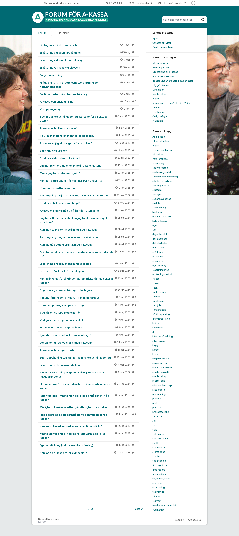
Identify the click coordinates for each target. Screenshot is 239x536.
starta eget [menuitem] (158, 451)
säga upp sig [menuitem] (159, 460)
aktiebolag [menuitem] (158, 163)
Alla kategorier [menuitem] (160, 63)
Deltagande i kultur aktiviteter (87, 45)
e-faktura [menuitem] (157, 252)
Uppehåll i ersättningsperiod (87, 188)
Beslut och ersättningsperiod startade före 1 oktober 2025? (87, 118)
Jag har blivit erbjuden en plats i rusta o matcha (87, 165)
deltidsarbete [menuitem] (159, 238)
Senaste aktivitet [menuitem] (161, 42)
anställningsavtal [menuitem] (161, 172)
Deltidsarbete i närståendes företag (87, 94)
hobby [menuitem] (155, 323)
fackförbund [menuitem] (159, 292)
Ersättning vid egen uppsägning (87, 52)
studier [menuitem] (156, 456)
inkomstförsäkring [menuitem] (162, 336)
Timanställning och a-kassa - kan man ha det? (88, 297)
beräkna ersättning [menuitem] (162, 216)
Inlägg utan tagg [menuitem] (161, 141)
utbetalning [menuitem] (158, 487)
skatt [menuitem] (155, 443)
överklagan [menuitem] (158, 509)
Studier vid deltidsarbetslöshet (87, 158)
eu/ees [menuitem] (155, 278)
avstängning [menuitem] (159, 207)
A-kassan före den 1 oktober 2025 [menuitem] (171, 103)
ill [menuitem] (153, 332)
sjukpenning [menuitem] (158, 434)
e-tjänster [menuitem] (157, 256)
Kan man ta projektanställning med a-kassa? (87, 229)
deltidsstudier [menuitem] (159, 243)
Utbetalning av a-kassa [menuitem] (165, 71)
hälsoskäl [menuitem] (157, 327)
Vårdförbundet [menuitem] (160, 159)
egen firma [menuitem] (158, 261)
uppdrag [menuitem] (157, 483)
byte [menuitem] (154, 225)
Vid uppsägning (87, 109)
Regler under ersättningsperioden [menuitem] (173, 80)
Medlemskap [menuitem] (159, 94)
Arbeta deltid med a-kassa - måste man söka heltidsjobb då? (88, 254)
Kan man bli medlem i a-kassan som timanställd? (87, 426)
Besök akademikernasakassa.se (62, 3)
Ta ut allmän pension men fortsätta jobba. (87, 135)
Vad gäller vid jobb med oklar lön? (87, 312)
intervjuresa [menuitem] (158, 341)
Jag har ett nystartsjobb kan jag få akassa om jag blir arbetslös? (87, 220)
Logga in (179, 519)
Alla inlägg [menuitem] (158, 136)
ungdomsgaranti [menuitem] (161, 478)
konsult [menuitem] (156, 354)
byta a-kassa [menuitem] (159, 221)
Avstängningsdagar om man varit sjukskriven (87, 237)
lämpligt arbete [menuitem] (160, 358)
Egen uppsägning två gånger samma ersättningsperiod (87, 357)
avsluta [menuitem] (156, 203)
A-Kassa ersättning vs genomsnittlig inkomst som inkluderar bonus (87, 374)
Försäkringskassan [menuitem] (162, 150)
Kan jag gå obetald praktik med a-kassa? (88, 244)
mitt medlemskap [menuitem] (162, 385)
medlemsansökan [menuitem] (162, 367)
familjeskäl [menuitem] (158, 301)
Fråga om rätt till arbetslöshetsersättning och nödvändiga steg (87, 84)
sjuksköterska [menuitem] (160, 438)
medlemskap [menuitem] (159, 376)
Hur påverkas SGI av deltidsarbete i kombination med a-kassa (87, 386)
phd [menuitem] (154, 403)
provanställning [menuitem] (160, 411)
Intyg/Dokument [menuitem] (161, 85)
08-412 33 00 (116, 3)
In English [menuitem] (157, 120)
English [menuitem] (156, 145)
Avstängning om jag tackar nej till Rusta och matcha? (87, 195)
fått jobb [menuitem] (157, 305)
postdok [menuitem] (157, 407)
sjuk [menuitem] (154, 429)
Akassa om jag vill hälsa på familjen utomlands (87, 210)
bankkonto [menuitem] (158, 212)
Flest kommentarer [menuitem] (162, 47)
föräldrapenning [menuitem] (161, 314)
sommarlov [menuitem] (158, 447)
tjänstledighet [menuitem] (159, 474)
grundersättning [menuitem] (161, 318)
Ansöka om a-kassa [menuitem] (163, 76)
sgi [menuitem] (154, 420)
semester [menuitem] (157, 416)
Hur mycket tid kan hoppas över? (87, 327)
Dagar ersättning (87, 75)
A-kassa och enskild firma (88, 101)
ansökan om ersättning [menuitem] (165, 176)
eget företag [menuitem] (159, 265)
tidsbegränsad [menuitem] (160, 465)
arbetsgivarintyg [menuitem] (161, 185)
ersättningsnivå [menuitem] (160, 269)
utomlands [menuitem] (158, 491)
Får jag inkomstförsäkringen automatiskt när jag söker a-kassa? (88, 280)
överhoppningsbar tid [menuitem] (164, 505)
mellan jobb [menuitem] (158, 380)
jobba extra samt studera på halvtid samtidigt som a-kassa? (88, 416)
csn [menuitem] (154, 229)
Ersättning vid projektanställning (87, 60)
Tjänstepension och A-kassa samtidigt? (87, 335)
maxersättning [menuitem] (160, 363)
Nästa (136, 508)
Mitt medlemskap (141, 3)
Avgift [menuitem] (155, 98)
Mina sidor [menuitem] (158, 89)
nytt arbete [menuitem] (158, 389)
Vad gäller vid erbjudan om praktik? (87, 320)
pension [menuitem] (156, 398)
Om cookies (194, 519)
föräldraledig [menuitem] (159, 309)
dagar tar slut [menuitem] (159, 234)
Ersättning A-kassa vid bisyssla (87, 67)
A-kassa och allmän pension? (87, 128)
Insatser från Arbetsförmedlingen (87, 271)
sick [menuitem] (154, 425)
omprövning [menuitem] (159, 394)
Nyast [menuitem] (156, 38)
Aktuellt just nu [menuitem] (160, 67)
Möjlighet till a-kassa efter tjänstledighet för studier (87, 407)
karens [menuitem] (156, 349)
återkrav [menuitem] (156, 500)
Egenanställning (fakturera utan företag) (87, 445)
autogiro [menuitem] (157, 194)
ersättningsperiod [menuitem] (162, 274)
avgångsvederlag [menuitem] (161, 198)
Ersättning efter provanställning (87, 365)
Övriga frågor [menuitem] (159, 116)
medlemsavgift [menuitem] (160, 372)
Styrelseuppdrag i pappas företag (88, 305)
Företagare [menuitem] (158, 112)
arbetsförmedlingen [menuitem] (163, 181)
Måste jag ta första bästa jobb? (87, 173)
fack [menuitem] (155, 287)
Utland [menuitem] (156, 107)
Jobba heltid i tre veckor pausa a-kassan (87, 342)
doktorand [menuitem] (158, 247)
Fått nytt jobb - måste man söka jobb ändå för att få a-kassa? (87, 397)
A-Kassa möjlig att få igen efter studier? (87, 143)
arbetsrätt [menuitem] (158, 190)
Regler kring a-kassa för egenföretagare (87, 290)
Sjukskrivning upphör (87, 150)
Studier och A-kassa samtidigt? (87, 203)
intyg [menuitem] (155, 345)
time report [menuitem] (158, 469)
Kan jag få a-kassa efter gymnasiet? (87, 452)
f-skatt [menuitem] (156, 283)
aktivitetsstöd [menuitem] (160, 167)
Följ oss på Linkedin (172, 3)
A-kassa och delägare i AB (87, 350)
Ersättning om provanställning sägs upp (87, 263)
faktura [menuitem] (156, 296)
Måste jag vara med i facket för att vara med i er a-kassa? (87, 435)
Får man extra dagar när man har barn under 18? (87, 180)
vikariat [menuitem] (156, 496)
